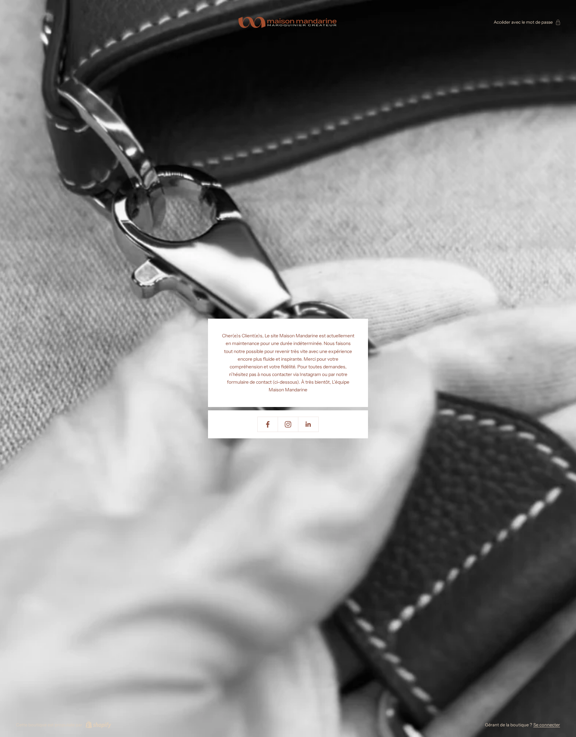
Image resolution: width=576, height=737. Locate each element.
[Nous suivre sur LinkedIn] (308, 424)
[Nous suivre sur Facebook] (268, 424)
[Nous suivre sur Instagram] (288, 424)
